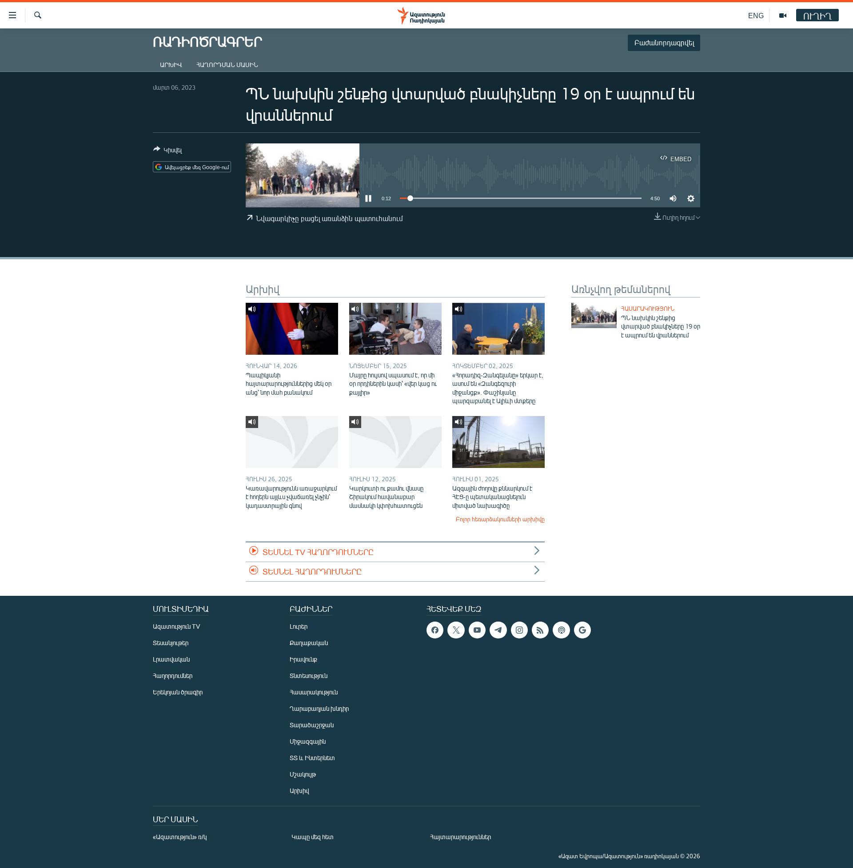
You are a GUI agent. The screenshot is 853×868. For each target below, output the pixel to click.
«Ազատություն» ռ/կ (180, 836)
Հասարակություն (647, 308)
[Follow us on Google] (582, 630)
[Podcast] (561, 630)
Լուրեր (298, 626)
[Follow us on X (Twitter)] (455, 630)
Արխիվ (171, 64)
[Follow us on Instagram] (519, 630)
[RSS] (540, 630)
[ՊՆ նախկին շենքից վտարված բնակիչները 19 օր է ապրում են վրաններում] (594, 315)
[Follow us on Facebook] (434, 630)
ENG (756, 15)
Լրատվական (171, 659)
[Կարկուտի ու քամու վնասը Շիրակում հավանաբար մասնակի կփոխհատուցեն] (395, 442)
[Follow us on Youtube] (477, 630)
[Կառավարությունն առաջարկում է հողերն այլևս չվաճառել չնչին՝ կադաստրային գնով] (292, 442)
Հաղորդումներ (172, 675)
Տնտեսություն (308, 675)
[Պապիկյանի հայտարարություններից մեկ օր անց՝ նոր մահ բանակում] (292, 329)
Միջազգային (308, 741)
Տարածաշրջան (312, 725)
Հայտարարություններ (460, 836)
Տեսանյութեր (170, 642)
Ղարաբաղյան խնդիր (319, 708)
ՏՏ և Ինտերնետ (312, 757)
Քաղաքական (309, 642)
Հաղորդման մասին (227, 64)
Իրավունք (303, 659)
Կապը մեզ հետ (312, 836)
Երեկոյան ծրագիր (178, 692)
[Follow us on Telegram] (498, 630)
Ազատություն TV (176, 626)
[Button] (167, 151)
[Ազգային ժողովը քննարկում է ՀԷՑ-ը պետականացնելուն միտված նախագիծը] (498, 442)
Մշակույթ (303, 774)
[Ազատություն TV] (782, 15)
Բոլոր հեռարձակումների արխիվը (500, 519)
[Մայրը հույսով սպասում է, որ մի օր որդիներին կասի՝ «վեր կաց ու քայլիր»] (395, 329)
